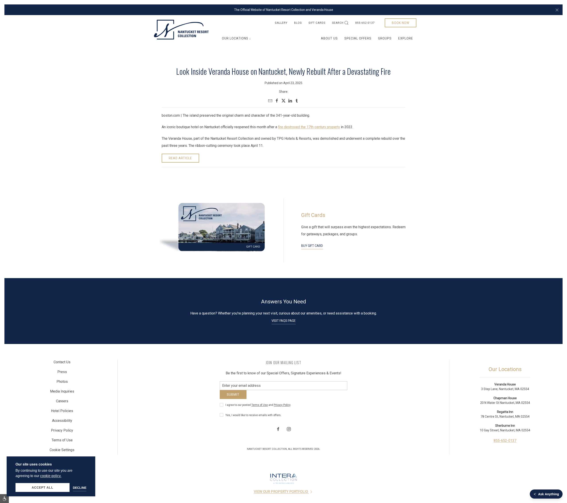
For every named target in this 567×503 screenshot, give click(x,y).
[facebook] (277, 100)
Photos (62, 383)
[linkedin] (290, 100)
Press (62, 373)
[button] (557, 10)
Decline (79, 487)
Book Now (400, 23)
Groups (385, 38)
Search (338, 22)
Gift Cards (317, 22)
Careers (62, 402)
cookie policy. (50, 476)
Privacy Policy (282, 407)
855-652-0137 (365, 22)
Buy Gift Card (312, 246)
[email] (270, 100)
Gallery (281, 22)
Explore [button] (405, 38)
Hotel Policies (62, 412)
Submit (233, 397)
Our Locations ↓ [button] (236, 38)
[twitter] (283, 100)
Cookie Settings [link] (62, 451)
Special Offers (357, 38)
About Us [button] (329, 38)
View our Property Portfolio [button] (281, 493)
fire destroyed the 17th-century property (309, 127)
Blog (298, 22)
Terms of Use (259, 407)
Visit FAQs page (284, 320)
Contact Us (62, 363)
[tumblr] (297, 100)
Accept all (42, 487)
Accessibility (62, 422)
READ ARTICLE (180, 158)
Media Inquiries (62, 392)
